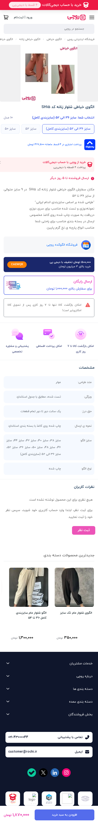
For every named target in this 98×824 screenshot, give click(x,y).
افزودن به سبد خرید (64, 815)
